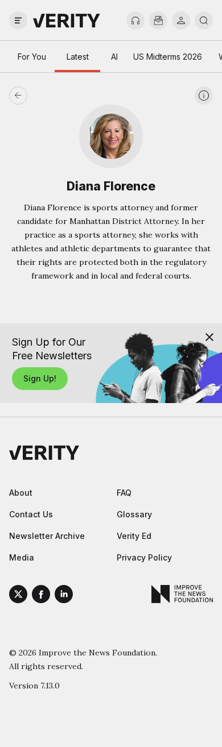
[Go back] (64, 95)
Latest (78, 56)
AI (114, 56)
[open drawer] (18, 20)
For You (32, 56)
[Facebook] (41, 596)
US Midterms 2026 (167, 56)
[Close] (209, 337)
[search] (204, 20)
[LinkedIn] (64, 596)
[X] (18, 596)
